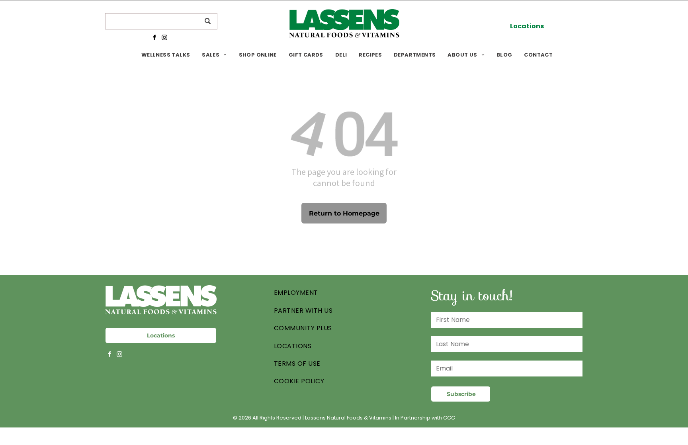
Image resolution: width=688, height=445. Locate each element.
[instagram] (164, 38)
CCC (449, 417)
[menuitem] (165, 55)
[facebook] (154, 38)
